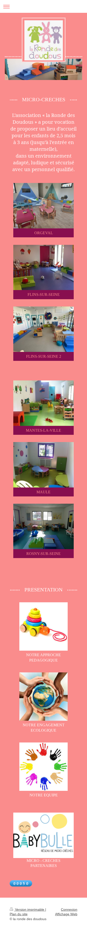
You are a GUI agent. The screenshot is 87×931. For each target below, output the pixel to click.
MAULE (43, 492)
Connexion (69, 909)
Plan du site (19, 914)
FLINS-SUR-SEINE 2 (43, 356)
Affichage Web (66, 914)
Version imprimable (29, 909)
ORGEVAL (43, 233)
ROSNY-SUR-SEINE (43, 554)
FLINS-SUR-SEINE (44, 294)
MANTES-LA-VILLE (43, 430)
